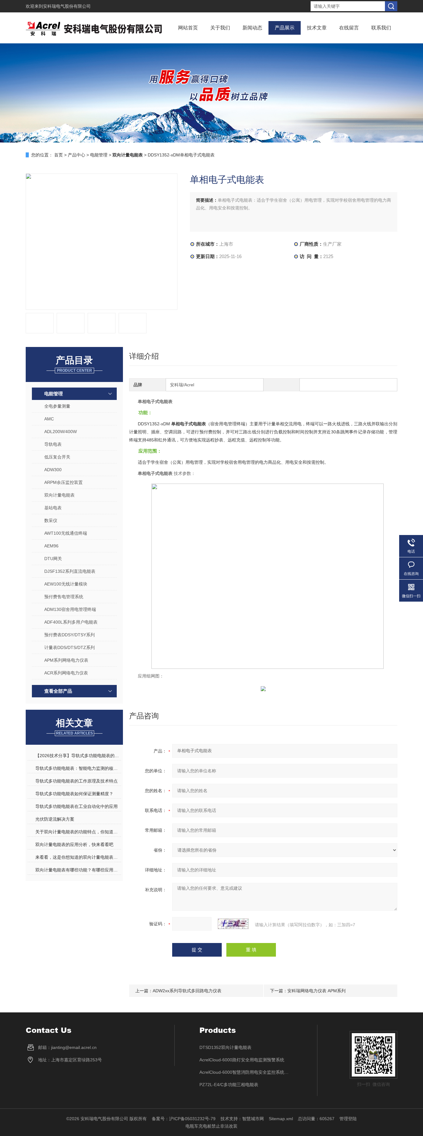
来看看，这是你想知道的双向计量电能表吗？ (78, 857)
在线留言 (349, 27)
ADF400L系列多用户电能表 (71, 622)
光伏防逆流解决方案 (54, 819)
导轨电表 (53, 444)
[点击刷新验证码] (233, 924)
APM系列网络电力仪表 (66, 660)
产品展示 (284, 27)
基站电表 (53, 507)
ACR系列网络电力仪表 (66, 672)
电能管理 (98, 154)
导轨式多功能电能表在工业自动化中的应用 (76, 806)
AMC (49, 418)
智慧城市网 (253, 1118)
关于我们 (220, 27)
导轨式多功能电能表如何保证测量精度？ (74, 793)
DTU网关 (53, 558)
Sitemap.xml (281, 1118)
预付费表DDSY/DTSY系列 (69, 634)
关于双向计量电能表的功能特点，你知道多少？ (78, 831)
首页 (58, 154)
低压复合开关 (57, 456)
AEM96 (51, 545)
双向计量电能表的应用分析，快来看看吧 (74, 844)
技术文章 (317, 27)
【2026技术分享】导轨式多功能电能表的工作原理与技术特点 (78, 755)
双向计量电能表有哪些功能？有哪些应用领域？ (78, 869)
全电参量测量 (57, 406)
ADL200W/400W (60, 431)
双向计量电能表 (59, 495)
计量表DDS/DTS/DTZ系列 (69, 647)
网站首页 (188, 27)
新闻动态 (252, 27)
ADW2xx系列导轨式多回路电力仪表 (187, 990)
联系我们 (381, 27)
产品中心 (76, 154)
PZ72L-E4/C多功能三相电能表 (228, 1084)
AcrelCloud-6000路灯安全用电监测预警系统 (241, 1059)
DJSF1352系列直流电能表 (69, 571)
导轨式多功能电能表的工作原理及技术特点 (76, 781)
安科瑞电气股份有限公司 (67, 6)
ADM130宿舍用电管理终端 (70, 609)
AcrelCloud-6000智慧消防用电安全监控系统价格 (245, 1072)
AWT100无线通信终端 (65, 533)
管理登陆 (348, 1118)
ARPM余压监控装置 (63, 482)
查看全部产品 (58, 691)
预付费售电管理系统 (63, 596)
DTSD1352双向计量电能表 (225, 1047)
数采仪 (50, 520)
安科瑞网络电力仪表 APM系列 (316, 990)
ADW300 (53, 469)
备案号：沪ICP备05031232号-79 (184, 1118)
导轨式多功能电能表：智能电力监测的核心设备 (78, 768)
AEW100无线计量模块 (65, 583)
